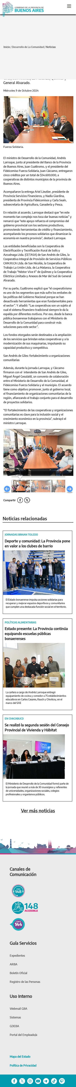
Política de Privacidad (23, 1065)
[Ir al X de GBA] (22, 1080)
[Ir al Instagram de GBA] (30, 1080)
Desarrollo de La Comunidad (28, 46)
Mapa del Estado (20, 1056)
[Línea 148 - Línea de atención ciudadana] (17, 890)
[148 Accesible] (24, 907)
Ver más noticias (38, 811)
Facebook (27, 500)
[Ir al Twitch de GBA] (62, 1080)
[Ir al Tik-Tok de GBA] (54, 1080)
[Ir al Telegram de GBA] (46, 1080)
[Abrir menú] (69, 6)
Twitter (20, 500)
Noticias (51, 46)
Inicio (7, 46)
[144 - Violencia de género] (17, 924)
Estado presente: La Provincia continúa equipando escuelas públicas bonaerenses (36, 633)
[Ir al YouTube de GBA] (38, 1080)
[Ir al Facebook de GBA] (14, 1080)
